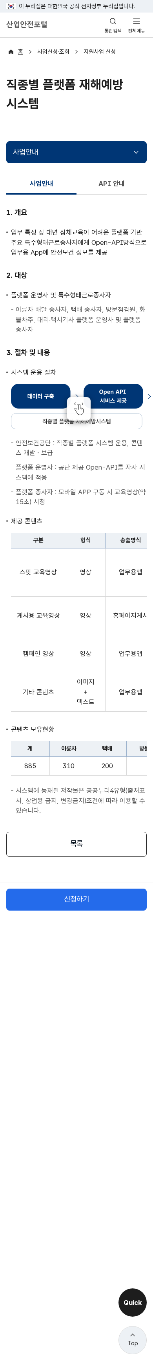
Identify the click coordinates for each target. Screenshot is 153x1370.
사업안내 (25, 152)
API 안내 (111, 184)
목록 (76, 843)
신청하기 (76, 899)
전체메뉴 (136, 31)
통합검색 (113, 31)
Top (133, 1343)
